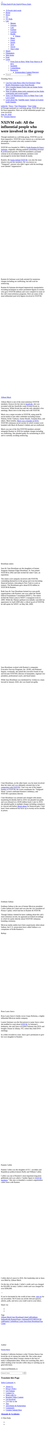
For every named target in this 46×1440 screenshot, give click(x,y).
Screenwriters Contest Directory (27, 72)
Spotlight (13, 66)
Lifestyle (4, 106)
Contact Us (10, 1393)
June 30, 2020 (6, 114)
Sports (12, 42)
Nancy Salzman (22, 1319)
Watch (8, 51)
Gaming (13, 32)
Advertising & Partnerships (16, 1406)
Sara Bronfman (33, 1321)
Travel (12, 47)
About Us (9, 1387)
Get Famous (10, 1391)
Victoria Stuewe (10, 117)
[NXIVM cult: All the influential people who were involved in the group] (17, 1345)
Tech (12, 45)
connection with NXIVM (10, 787)
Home (8, 13)
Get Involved (10, 1399)
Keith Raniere (11, 1319)
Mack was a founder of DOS (28, 421)
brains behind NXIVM (18, 160)
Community (10, 1408)
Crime (25, 1317)
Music (12, 38)
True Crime (14, 49)
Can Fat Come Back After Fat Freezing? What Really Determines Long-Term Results (23, 84)
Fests (7, 57)
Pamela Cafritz (9, 1321)
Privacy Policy (11, 1389)
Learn (8, 59)
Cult (29, 1317)
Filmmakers (10, 53)
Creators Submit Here (14, 1410)
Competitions (15, 68)
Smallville (29, 404)
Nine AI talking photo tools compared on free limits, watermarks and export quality (25, 92)
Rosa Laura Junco (21, 1321)
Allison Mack (6, 1317)
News (8, 15)
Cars (12, 28)
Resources (14, 70)
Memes (13, 23)
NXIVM (24, 1024)
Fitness (17, 36)
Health (12, 34)
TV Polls (9, 19)
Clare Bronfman (17, 1317)
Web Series (10, 55)
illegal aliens (22, 806)
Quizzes (13, 25)
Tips (7, 1404)
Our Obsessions (20, 106)
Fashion (13, 30)
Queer (12, 40)
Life (7, 21)
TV (7, 17)
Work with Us (11, 1395)
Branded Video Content (14, 1397)
